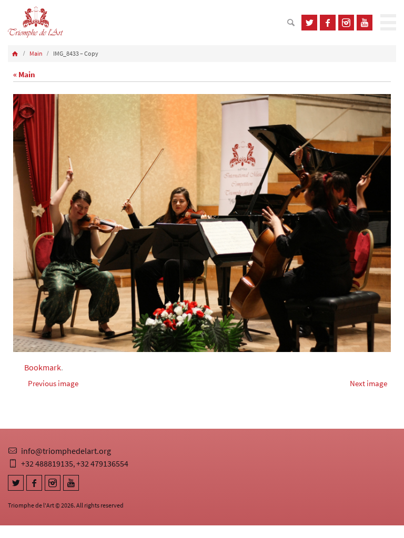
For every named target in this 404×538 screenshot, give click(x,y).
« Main (24, 74)
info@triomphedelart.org (66, 451)
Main (36, 53)
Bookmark (42, 367)
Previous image (53, 383)
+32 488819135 (47, 463)
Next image (368, 383)
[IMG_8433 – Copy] (202, 223)
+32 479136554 (102, 463)
